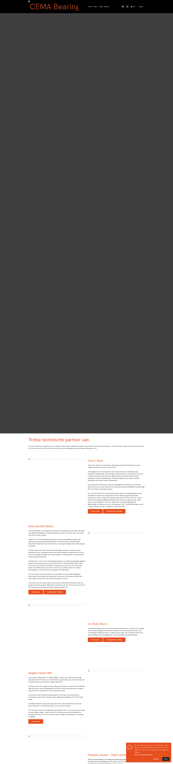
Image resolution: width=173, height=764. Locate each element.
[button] (127, 6)
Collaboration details (114, 511)
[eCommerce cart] (123, 6)
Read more (95, 511)
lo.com (67, 710)
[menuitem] (90, 6)
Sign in (141, 7)
